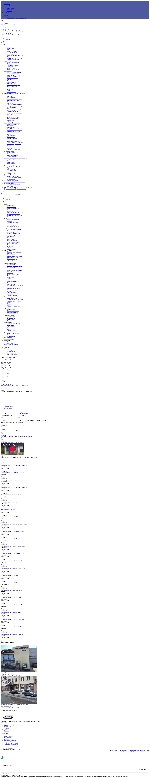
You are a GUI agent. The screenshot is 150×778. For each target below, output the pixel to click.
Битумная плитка (11, 82)
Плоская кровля (11, 54)
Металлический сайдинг (13, 85)
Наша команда (11, 8)
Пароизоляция (11, 162)
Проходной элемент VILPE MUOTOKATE (12, 560)
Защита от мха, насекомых (14, 144)
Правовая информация (10, 740)
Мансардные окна (11, 107)
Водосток (6, 151)
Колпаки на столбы (12, 138)
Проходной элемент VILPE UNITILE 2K (11, 590)
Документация (8, 408)
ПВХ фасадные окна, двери (14, 109)
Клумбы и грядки (11, 173)
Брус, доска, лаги (11, 170)
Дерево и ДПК (8, 165)
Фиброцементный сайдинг (14, 72)
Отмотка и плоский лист (13, 149)
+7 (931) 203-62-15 (15, 30)
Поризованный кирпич (13, 62)
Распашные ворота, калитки (14, 130)
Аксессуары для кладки (13, 69)
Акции (6, 347)
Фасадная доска (11, 169)
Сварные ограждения (12, 132)
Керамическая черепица (13, 57)
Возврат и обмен (8, 741)
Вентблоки (10, 186)
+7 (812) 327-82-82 (5, 373)
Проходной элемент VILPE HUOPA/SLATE (12, 553)
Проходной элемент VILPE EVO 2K (10, 538)
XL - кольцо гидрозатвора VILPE (9, 502)
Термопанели (10, 87)
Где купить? (7, 16)
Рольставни (10, 116)
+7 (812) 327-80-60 (5, 30)
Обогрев (9, 121)
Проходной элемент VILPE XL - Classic (11, 597)
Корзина (6, 349)
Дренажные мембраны (13, 100)
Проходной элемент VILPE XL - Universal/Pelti (13, 619)
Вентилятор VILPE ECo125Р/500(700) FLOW (13, 472)
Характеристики (8, 406)
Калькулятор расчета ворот (11, 743)
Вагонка (9, 172)
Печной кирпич (11, 179)
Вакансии (9, 9)
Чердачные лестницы (12, 118)
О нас (8, 5)
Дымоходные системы (13, 176)
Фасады (6, 71)
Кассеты (9, 90)
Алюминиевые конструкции (14, 113)
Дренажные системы (12, 155)
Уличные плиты (11, 97)
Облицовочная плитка (13, 73)
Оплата (6, 15)
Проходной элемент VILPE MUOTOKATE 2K (13, 568)
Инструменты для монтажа (11, 187)
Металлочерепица (11, 48)
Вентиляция (7, 183)
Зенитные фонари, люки (13, 111)
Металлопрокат (8, 180)
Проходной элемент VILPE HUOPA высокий (13, 546)
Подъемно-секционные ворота (15, 128)
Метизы (9, 145)
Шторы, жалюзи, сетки (13, 117)
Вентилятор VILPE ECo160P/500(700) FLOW (13, 480)
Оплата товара (7, 737)
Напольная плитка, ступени (14, 99)
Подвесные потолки (9, 189)
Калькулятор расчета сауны (11, 744)
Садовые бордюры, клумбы (14, 104)
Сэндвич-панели (11, 66)
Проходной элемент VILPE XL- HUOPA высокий (14, 626)
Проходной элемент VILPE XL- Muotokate (12, 634)
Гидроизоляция (11, 160)
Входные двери (11, 110)
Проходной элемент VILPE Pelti (9, 575)
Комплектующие (8, 139)
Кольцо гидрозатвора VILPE (8, 509)
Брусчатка (9, 96)
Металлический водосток (13, 152)
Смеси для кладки (11, 68)
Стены (6, 61)
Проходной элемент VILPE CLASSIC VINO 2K (13, 531)
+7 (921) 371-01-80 (15, 34)
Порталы (9, 114)
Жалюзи (9, 134)
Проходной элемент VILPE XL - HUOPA (11, 604)
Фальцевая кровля (12, 52)
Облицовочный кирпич (13, 75)
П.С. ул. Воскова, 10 (21, 18)
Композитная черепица (13, 59)
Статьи (9, 6)
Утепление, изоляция (9, 158)
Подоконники (10, 120)
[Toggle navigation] (1, 1)
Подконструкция (11, 92)
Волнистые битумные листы (14, 58)
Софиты (9, 146)
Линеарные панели (12, 86)
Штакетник (10, 125)
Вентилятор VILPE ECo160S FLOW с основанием (14, 487)
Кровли (6, 47)
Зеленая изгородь (11, 135)
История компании (9, 725)
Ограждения (10, 103)
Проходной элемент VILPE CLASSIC (11, 516)
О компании (7, 4)
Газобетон (9, 64)
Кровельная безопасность (13, 141)
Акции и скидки (8, 736)
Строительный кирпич (13, 65)
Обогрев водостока (12, 156)
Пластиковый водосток (13, 153)
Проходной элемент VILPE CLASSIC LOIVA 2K (14, 524)
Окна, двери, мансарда (10, 106)
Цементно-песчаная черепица (15, 55)
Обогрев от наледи (12, 101)
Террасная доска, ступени (14, 94)
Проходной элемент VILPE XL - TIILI (11, 612)
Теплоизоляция (11, 159)
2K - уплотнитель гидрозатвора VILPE (11, 494)
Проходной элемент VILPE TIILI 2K (10, 582)
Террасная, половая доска (13, 166)
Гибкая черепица (11, 49)
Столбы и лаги (11, 137)
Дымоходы (7, 175)
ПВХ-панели (10, 79)
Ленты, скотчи (11, 163)
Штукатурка (10, 89)
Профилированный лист (13, 51)
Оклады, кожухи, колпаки (14, 177)
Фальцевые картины (12, 78)
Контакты (9, 11)
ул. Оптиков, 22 (11, 18)
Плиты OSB (10, 148)
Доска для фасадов (12, 83)
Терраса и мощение (9, 93)
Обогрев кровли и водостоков (15, 142)
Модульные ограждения (13, 131)
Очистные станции (9, 182)
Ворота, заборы (8, 123)
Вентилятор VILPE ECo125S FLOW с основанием (14, 465)
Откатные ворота (11, 127)
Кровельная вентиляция (13, 184)
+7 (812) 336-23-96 (5, 34)
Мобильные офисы (12, 354)
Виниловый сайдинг (12, 80)
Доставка (6, 13)
